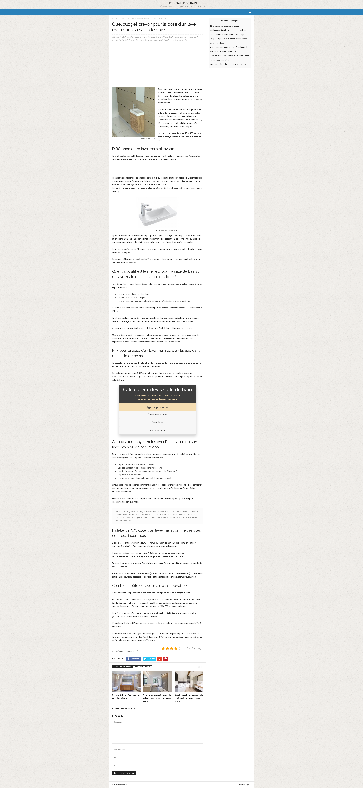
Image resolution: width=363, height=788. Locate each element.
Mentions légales (244, 785)
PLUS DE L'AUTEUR (142, 667)
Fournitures (157, 422)
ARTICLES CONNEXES (122, 667)
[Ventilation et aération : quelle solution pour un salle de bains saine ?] (157, 681)
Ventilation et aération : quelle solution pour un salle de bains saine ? (157, 698)
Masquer (234, 21)
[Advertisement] (157, 64)
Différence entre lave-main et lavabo (224, 26)
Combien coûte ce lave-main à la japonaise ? (228, 64)
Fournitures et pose (157, 414)
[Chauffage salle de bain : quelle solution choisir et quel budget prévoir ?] (189, 681)
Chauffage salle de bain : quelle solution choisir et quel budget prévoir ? (189, 698)
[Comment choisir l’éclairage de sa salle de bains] (126, 681)
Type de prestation (157, 407)
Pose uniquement (157, 430)
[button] (250, 12)
